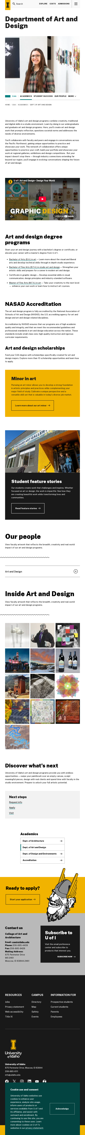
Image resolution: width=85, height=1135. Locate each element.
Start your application (21, 899)
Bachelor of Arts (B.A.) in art (22, 259)
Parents (55, 1011)
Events (35, 1016)
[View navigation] (76, 4)
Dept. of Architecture (33, 841)
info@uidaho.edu (12, 1075)
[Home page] (7, 5)
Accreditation (29, 860)
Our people (60, 96)
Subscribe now (64, 957)
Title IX (9, 1016)
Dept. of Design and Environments (40, 854)
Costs (53, 4)
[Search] (14, 3)
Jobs (7, 1002)
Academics (26, 96)
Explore (43, 4)
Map (34, 1006)
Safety (35, 1011)
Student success (43, 96)
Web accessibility (14, 1011)
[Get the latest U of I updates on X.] (14, 1081)
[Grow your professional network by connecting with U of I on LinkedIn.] (29, 1081)
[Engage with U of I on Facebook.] (7, 1081)
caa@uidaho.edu (20, 942)
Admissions (64, 4)
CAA (14, 96)
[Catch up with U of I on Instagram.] (22, 1081)
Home (7, 105)
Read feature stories (26, 508)
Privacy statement (14, 1006)
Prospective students (62, 1002)
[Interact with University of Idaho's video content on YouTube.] (37, 1081)
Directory (36, 1002)
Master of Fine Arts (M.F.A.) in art (25, 283)
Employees (56, 1016)
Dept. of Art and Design (34, 847)
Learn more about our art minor (31, 405)
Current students (59, 1006)
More (72, 96)
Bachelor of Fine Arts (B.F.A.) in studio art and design (34, 267)
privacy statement (34, 1128)
